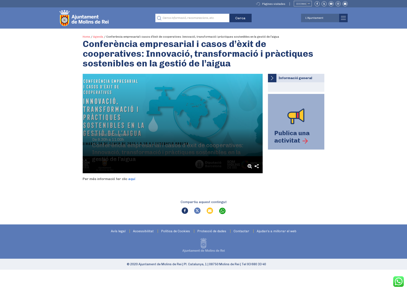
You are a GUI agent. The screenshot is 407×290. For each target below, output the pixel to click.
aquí (131, 179)
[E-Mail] (345, 3)
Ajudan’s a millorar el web (276, 231)
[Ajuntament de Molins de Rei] (99, 18)
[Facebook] (317, 3)
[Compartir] (256, 166)
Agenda (98, 36)
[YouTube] (331, 3)
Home (86, 36)
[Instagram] (338, 3)
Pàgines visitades (273, 3)
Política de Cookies (175, 231)
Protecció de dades (211, 231)
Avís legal (118, 231)
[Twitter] (324, 3)
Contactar (241, 231)
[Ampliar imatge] (250, 166)
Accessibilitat (143, 231)
